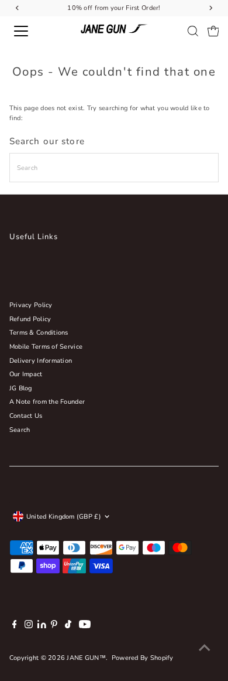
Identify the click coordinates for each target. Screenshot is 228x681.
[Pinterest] (54, 626)
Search (19, 429)
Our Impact (26, 374)
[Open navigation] (31, 31)
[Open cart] (213, 31)
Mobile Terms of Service (45, 346)
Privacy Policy (31, 305)
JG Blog (20, 388)
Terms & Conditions (38, 332)
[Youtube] (85, 626)
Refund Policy (30, 319)
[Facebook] (14, 626)
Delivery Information (40, 360)
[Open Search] (193, 31)
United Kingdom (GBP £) (63, 516)
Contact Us (26, 415)
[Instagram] (29, 626)
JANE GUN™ (86, 657)
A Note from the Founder (47, 401)
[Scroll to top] (204, 648)
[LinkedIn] (42, 626)
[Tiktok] (68, 626)
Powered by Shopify (143, 657)
